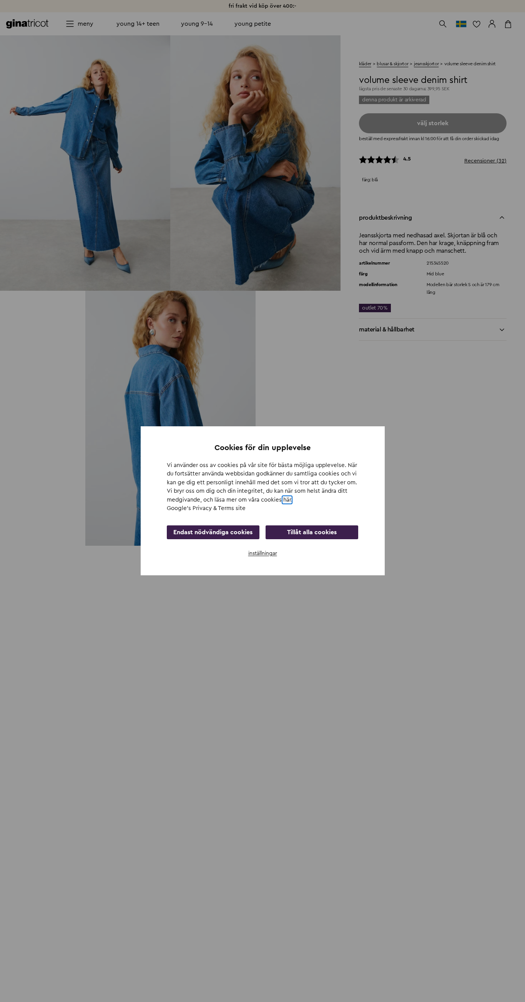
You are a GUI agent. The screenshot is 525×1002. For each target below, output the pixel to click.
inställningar (262, 553)
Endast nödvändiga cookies (213, 532)
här (287, 500)
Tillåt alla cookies (312, 532)
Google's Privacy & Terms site (206, 509)
